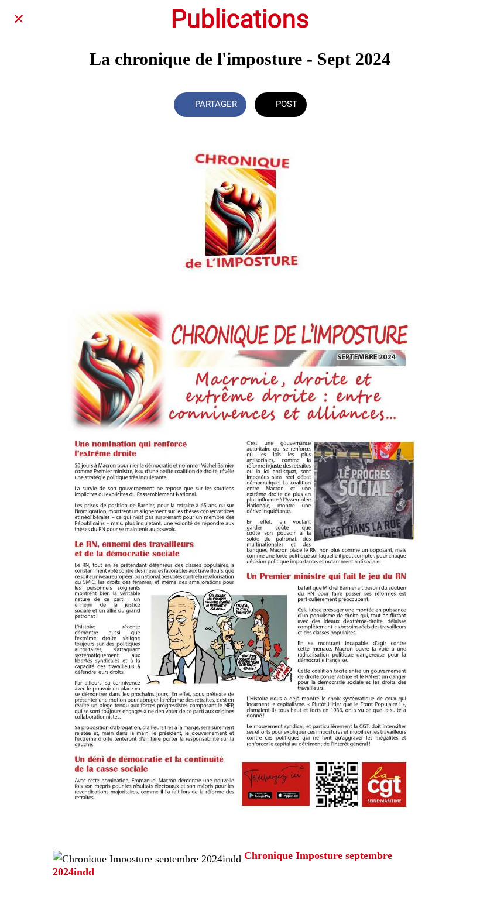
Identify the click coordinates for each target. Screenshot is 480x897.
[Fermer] (19, 19)
